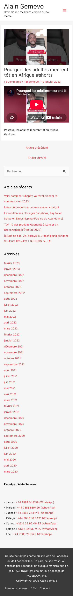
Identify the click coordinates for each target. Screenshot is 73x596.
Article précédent (37, 147)
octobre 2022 (12, 286)
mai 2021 (9, 388)
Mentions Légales (16, 588)
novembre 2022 (14, 280)
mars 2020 (11, 471)
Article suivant (37, 158)
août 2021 (10, 370)
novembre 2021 (14, 352)
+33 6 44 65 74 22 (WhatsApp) (37, 528)
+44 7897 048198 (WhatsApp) (35, 502)
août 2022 (10, 298)
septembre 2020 (14, 435)
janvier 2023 (12, 268)
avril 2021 (10, 394)
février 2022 (11, 334)
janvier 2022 (12, 340)
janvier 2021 (11, 411)
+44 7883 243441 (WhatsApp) (35, 512)
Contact (45, 588)
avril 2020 (10, 465)
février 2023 (12, 263)
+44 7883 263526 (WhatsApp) (32, 534)
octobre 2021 (12, 358)
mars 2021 (10, 400)
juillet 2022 (11, 304)
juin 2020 (10, 453)
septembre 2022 (14, 292)
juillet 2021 (10, 376)
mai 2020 (10, 459)
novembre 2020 (14, 423)
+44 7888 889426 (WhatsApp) (36, 507)
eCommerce (13, 81)
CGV (33, 588)
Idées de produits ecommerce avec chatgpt (31, 207)
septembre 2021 (14, 364)
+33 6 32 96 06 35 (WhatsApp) (36, 523)
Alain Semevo (24, 6)
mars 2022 (11, 328)
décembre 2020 (14, 417)
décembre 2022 (14, 274)
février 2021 (11, 405)
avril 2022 (10, 322)
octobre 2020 (12, 429)
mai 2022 (10, 316)
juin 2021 (9, 382)
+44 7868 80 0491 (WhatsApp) (37, 518)
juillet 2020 (11, 447)
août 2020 (10, 441)
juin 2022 (10, 310)
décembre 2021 (14, 346)
